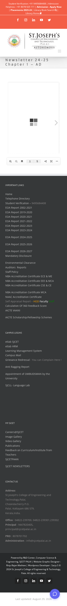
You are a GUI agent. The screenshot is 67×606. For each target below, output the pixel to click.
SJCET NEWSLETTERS (17, 466)
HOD (36, 301)
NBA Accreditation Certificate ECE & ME (28, 276)
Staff (51, 301)
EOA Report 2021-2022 (18, 221)
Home (8, 194)
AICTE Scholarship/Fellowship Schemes (28, 317)
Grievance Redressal (18, 360)
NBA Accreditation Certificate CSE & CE (28, 285)
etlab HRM (11, 346)
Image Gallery (13, 436)
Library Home (33, 13)
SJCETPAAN (12, 459)
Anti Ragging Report (17, 366)
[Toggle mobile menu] (60, 51)
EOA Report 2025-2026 (18, 244)
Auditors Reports (15, 267)
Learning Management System (23, 350)
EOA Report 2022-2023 (18, 225)
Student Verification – (18, 203)
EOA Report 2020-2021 (18, 216)
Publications (12, 445)
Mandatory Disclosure (18, 255)
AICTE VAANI (12, 310)
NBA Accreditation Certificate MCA (25, 292)
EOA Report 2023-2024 (18, 230)
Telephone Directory (17, 198)
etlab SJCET (12, 341)
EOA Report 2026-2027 (18, 251)
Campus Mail (13, 355)
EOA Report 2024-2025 (18, 237)
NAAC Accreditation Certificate (23, 297)
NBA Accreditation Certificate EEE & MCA (29, 281)
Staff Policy (11, 271)
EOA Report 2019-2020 (18, 212)
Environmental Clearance (20, 262)
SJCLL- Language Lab (17, 385)
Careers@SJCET (14, 432)
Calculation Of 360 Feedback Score (26, 305)
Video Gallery (13, 441)
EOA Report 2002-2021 (18, 207)
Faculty (44, 301)
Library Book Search (44, 10)
